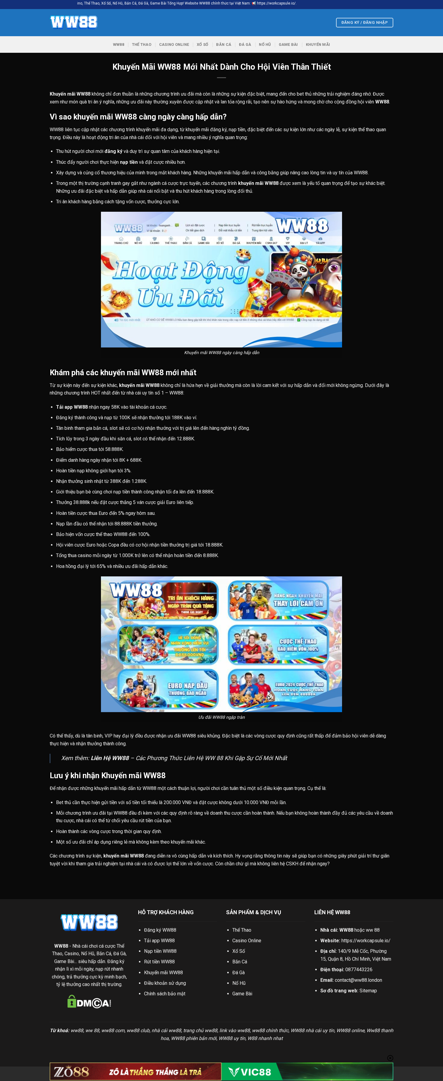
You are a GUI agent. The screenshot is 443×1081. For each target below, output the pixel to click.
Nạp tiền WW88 (160, 951)
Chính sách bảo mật (164, 994)
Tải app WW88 (159, 940)
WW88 (118, 44)
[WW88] (80, 23)
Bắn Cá (223, 44)
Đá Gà (245, 44)
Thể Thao (141, 44)
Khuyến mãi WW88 (163, 972)
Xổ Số (202, 44)
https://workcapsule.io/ (366, 940)
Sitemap (368, 991)
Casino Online (174, 44)
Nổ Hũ (265, 44)
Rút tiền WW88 (159, 962)
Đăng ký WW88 (160, 930)
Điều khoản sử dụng (165, 983)
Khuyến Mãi (318, 44)
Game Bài (288, 44)
